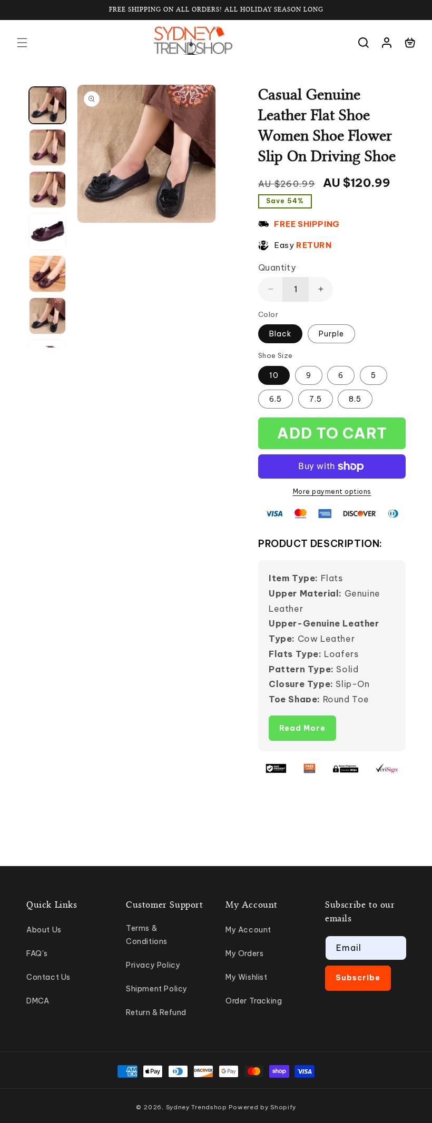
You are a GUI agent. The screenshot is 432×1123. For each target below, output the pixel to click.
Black (280, 334)
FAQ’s (37, 953)
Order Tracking (253, 1001)
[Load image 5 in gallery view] (47, 273)
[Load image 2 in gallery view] (47, 147)
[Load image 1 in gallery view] (47, 105)
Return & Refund (156, 1012)
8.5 (355, 399)
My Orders (244, 953)
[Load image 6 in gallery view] (47, 315)
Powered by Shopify (262, 1107)
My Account (248, 930)
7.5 (315, 399)
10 (274, 375)
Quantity (277, 267)
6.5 (275, 399)
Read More (302, 728)
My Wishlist (246, 977)
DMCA (37, 1001)
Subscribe (358, 977)
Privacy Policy (153, 965)
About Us (44, 930)
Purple (331, 334)
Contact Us (48, 977)
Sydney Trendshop (196, 1107)
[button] (22, 42)
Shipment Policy (157, 988)
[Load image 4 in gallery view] (47, 231)
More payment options (332, 491)
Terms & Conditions (147, 934)
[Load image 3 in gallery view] (47, 189)
